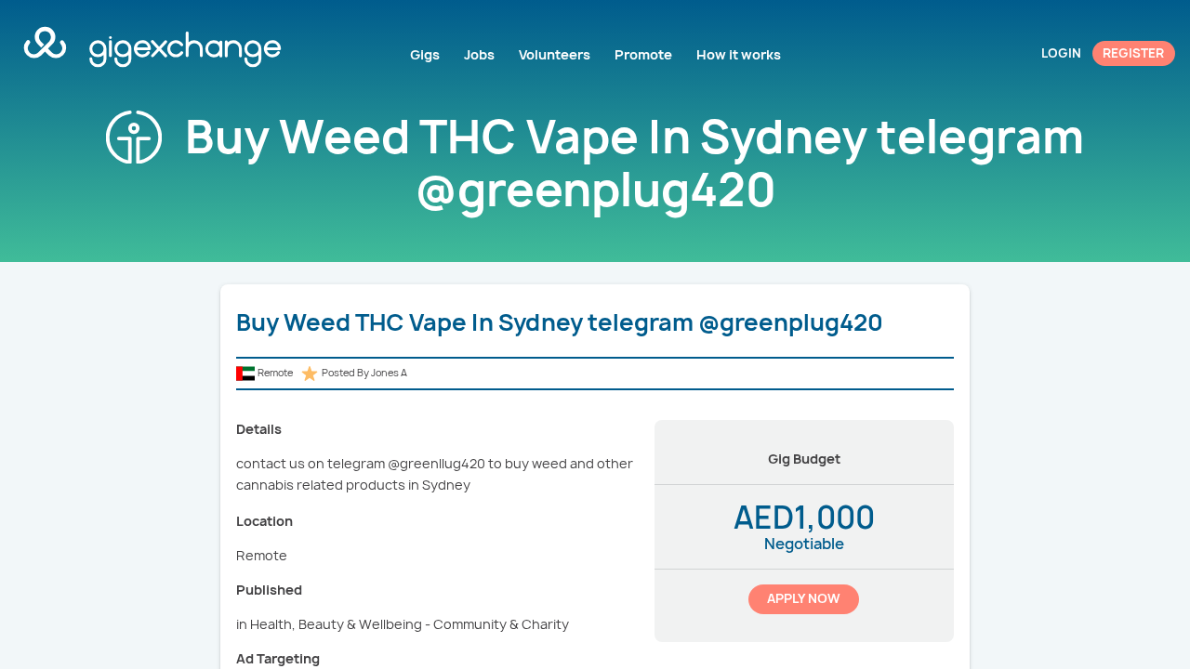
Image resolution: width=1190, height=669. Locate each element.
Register (1133, 53)
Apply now (803, 598)
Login (1061, 53)
